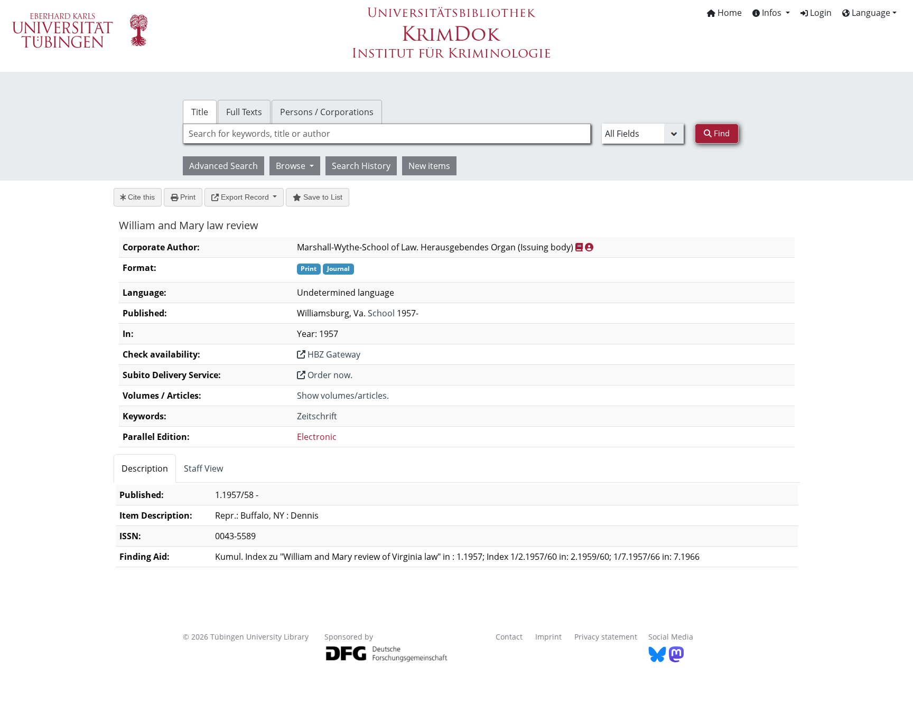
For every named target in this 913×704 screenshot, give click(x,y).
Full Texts (244, 112)
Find (721, 133)
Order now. (328, 375)
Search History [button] (361, 166)
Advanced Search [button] (223, 166)
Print (186, 197)
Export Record (245, 197)
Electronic (317, 437)
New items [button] (429, 166)
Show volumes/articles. (343, 395)
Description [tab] (145, 468)
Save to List (321, 197)
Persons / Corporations (327, 112)
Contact (509, 637)
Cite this (140, 197)
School (381, 313)
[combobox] (387, 134)
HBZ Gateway (332, 354)
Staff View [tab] (203, 468)
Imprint (548, 637)
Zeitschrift (317, 416)
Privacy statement (605, 637)
